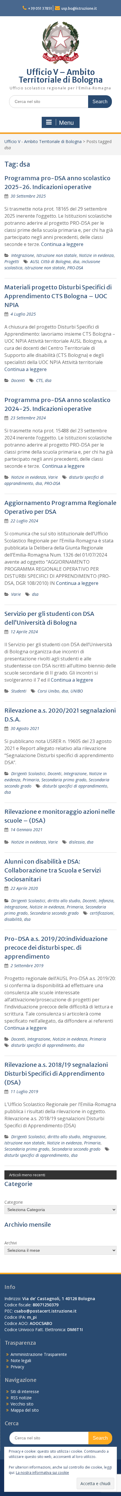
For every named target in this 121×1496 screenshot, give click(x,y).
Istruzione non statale (56, 255)
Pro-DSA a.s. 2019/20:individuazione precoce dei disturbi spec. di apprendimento (55, 947)
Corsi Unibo (48, 691)
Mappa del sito (25, 1410)
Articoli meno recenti (27, 1174)
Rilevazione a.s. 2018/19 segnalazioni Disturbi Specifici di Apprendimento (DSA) (56, 1073)
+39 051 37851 (40, 8)
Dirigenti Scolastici (28, 773)
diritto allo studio (64, 900)
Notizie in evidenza (96, 255)
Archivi (10, 1243)
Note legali (21, 1360)
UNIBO (76, 691)
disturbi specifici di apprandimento (75, 786)
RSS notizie (21, 1397)
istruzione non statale (45, 267)
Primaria (31, 780)
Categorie (13, 1202)
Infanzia (106, 900)
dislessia (77, 842)
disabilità (13, 919)
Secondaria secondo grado (54, 913)
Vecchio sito (22, 1404)
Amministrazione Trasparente (39, 1354)
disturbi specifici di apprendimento (43, 1045)
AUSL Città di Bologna (50, 261)
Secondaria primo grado (63, 780)
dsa (76, 261)
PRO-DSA (75, 267)
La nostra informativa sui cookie (42, 1472)
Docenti (18, 380)
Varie (53, 477)
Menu (66, 122)
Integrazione (22, 255)
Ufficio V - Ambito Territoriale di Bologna (43, 141)
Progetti (11, 261)
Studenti (18, 691)
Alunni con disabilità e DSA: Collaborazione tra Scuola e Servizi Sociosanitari (52, 870)
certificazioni (101, 913)
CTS (39, 380)
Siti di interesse (25, 1391)
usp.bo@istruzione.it (79, 8)
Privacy (17, 1366)
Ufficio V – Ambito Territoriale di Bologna (61, 76)
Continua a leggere (62, 244)
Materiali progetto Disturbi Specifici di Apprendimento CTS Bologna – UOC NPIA (58, 296)
